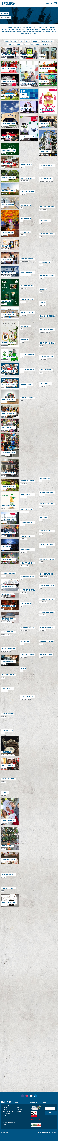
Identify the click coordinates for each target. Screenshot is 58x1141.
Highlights (13, 41)
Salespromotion (35, 44)
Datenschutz (6, 1121)
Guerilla (26, 44)
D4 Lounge (19, 1109)
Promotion (18, 44)
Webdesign (46, 1132)
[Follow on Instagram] (26, 1097)
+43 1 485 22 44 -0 (8, 1111)
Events (27, 41)
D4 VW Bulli (19, 1111)
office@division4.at (7, 1113)
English (49, 3)
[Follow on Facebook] (22, 1097)
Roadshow (10, 44)
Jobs (18, 1108)
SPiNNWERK (41, 1132)
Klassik (21, 41)
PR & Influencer (35, 41)
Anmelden (51, 1113)
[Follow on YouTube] (31, 1097)
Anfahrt (4, 1115)
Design (6, 41)
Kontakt (18, 1106)
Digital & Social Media (47, 41)
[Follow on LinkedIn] (35, 1097)
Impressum (5, 1119)
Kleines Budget (45, 44)
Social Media (51, 1132)
